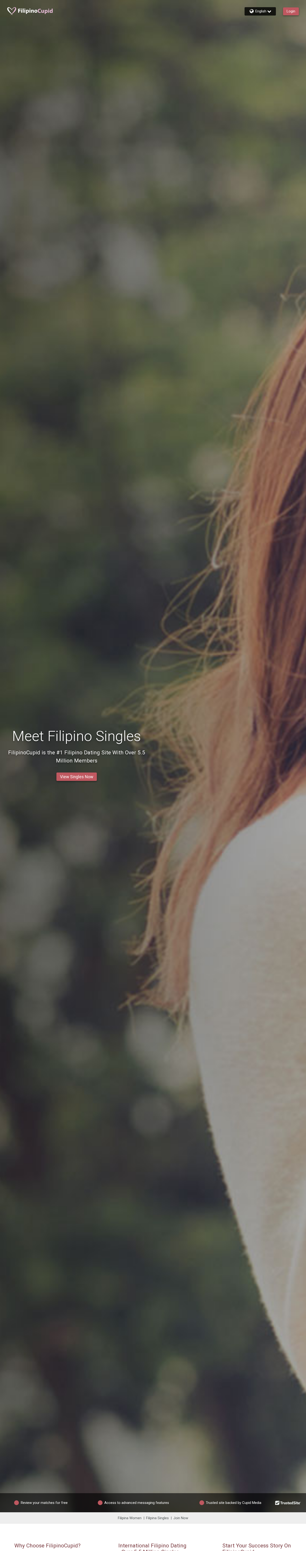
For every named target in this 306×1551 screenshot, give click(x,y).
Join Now (180, 1518)
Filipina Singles (157, 1518)
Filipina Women (130, 1518)
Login (291, 11)
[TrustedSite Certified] (288, 1503)
